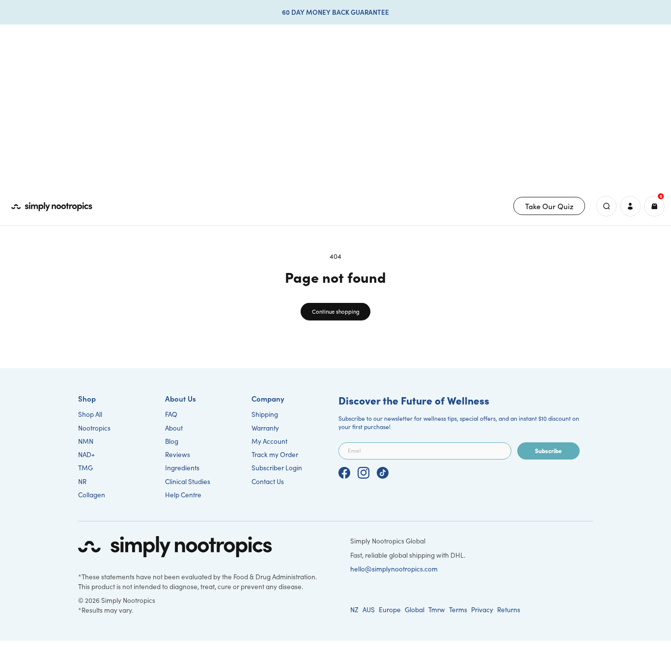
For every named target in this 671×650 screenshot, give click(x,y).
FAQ (171, 414)
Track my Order (275, 454)
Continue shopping (336, 311)
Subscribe (548, 450)
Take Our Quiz (549, 206)
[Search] (606, 206)
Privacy (482, 609)
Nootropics (94, 428)
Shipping (265, 414)
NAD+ (86, 454)
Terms (458, 609)
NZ (354, 609)
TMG (85, 467)
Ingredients (182, 467)
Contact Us (268, 481)
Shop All (90, 414)
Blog (171, 441)
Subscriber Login (277, 467)
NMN (85, 441)
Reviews (177, 454)
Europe (390, 609)
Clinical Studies (187, 481)
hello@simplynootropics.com (394, 568)
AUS (369, 609)
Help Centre (183, 494)
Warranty (265, 428)
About (174, 428)
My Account (269, 441)
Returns (508, 609)
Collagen (91, 494)
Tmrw (436, 609)
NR (82, 481)
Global (414, 609)
